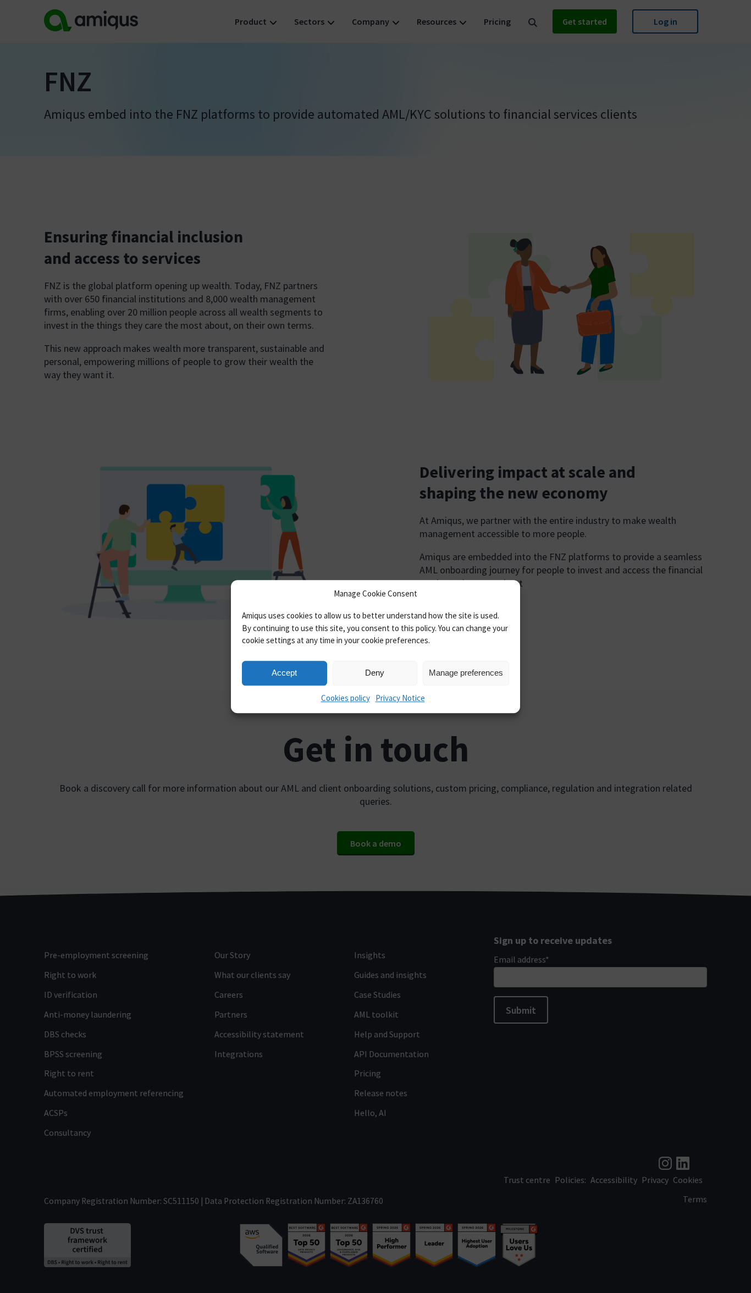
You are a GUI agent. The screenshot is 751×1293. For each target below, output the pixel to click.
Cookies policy (345, 698)
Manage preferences (466, 672)
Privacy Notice (400, 698)
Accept (284, 672)
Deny (374, 672)
